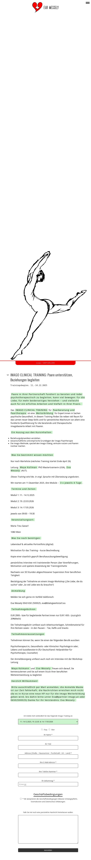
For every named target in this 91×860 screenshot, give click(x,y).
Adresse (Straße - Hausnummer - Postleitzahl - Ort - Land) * (48, 753)
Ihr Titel (48, 744)
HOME (38, 363)
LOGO (45, 7)
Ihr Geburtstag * (48, 781)
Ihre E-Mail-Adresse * (48, 762)
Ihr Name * (48, 735)
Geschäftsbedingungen (48, 794)
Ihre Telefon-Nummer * (48, 771)
